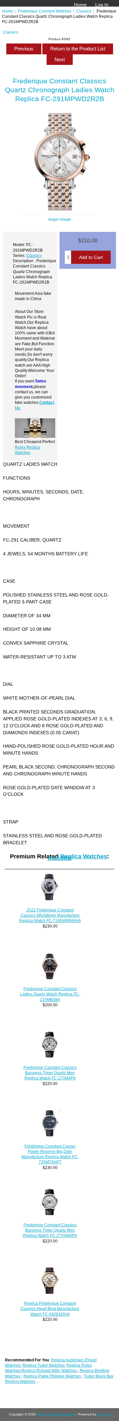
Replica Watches (83, 856)
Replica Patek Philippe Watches (52, 1376)
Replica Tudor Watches (43, 1365)
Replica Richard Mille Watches (49, 1370)
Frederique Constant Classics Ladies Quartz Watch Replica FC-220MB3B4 (50, 994)
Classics (84, 11)
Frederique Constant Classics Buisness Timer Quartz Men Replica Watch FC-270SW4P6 (50, 1230)
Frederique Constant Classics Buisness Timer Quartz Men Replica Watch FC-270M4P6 (50, 1072)
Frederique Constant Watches (44, 11)
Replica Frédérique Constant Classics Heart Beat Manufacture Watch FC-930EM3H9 (49, 1308)
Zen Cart (103, 1414)
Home (80, 4)
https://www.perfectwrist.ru (56, 1414)
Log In (101, 4)
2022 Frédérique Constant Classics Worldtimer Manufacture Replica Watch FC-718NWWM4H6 (50, 915)
